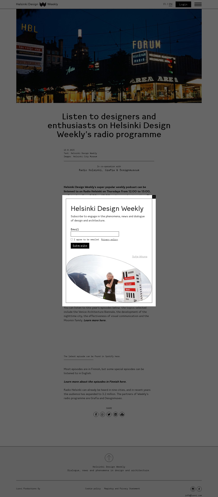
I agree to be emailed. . (96, 239)
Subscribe (80, 245)
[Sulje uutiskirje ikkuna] (154, 197)
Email (75, 229)
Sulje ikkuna (139, 256)
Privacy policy (109, 239)
